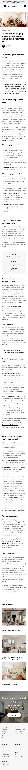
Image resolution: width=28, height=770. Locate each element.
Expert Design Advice (20, 729)
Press (3, 737)
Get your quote (14, 715)
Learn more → (18, 2)
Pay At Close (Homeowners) (5, 753)
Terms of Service (19, 757)
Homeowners (18, 749)
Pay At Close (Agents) (7, 756)
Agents (16, 747)
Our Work (4, 729)
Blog (3, 740)
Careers (4, 735)
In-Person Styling (19, 731)
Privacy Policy (18, 754)
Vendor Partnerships (6, 733)
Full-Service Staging (19, 733)
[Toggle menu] (25, 6)
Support (4, 747)
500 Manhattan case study (15, 587)
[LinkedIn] (7, 764)
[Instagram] (3, 764)
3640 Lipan (22, 510)
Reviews (4, 731)
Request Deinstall (6, 749)
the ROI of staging (13, 497)
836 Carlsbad (12, 510)
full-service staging (16, 306)
